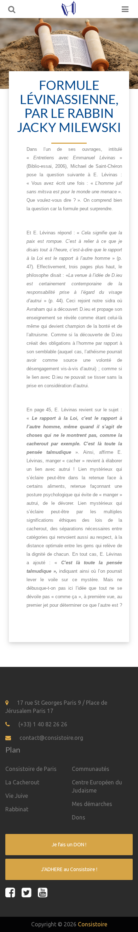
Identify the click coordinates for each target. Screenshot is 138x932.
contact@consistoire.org (51, 737)
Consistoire (92, 924)
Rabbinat (16, 809)
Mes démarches (92, 804)
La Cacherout (22, 782)
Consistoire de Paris (31, 769)
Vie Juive (16, 796)
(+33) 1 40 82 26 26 (42, 724)
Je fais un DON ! (69, 844)
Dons (78, 817)
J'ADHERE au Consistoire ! (69, 869)
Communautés (90, 769)
